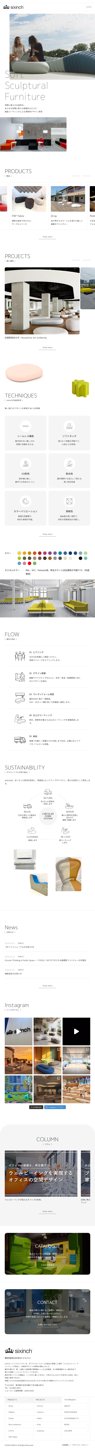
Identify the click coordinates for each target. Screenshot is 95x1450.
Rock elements (15, 1424)
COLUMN (68, 1431)
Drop (11, 1406)
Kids (39, 1424)
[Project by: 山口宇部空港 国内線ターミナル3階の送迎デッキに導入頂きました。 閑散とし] (76, 1060)
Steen (11, 1418)
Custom (40, 1412)
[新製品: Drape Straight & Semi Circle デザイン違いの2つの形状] (47, 1060)
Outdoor (40, 1431)
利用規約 (65, 1445)
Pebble (11, 1412)
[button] (76, 176)
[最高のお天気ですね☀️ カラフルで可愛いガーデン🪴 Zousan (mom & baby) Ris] (18, 1089)
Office (40, 1406)
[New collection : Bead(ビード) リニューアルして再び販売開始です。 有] (47, 1031)
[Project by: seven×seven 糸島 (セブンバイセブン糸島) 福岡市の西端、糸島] (18, 1060)
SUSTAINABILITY (71, 1418)
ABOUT (67, 1406)
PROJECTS (40, 1399)
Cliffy (11, 1431)
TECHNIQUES (70, 1399)
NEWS (66, 1424)
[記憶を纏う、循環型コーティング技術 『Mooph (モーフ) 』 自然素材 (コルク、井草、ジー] (76, 1031)
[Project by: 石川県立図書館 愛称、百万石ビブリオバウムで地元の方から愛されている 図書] (76, 1089)
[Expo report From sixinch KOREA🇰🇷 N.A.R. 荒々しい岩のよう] (18, 1031)
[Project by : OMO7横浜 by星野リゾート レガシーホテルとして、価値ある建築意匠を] (47, 1089)
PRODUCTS (12, 1399)
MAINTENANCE (70, 1412)
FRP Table (13, 1437)
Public (39, 1418)
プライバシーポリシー (80, 1445)
